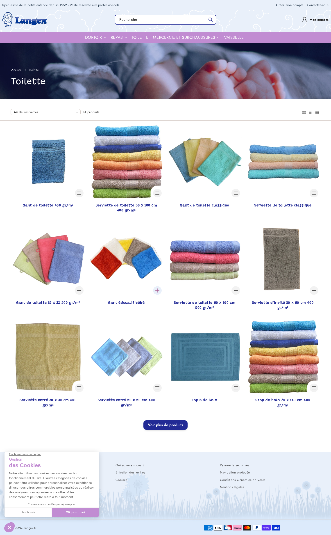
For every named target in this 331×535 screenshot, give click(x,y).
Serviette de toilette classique (283, 205)
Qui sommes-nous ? (130, 465)
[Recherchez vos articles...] (210, 19)
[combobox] (165, 20)
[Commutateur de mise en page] (304, 113)
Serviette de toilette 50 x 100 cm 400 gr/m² (126, 208)
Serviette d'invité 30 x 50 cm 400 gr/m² (283, 305)
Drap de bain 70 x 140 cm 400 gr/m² (282, 402)
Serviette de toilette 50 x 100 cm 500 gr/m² (204, 305)
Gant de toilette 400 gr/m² (48, 205)
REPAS (117, 37)
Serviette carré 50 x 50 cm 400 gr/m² (126, 402)
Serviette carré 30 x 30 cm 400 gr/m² (48, 402)
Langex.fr (30, 528)
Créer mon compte (290, 5)
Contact (121, 480)
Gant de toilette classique (204, 205)
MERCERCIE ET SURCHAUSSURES (184, 37)
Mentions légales (232, 487)
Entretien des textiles (130, 472)
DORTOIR (93, 37)
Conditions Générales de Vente (242, 480)
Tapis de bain (205, 400)
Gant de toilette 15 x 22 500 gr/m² (48, 303)
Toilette (34, 70)
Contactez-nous (318, 5)
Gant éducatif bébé (126, 303)
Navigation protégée (235, 472)
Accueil (16, 70)
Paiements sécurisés (234, 465)
